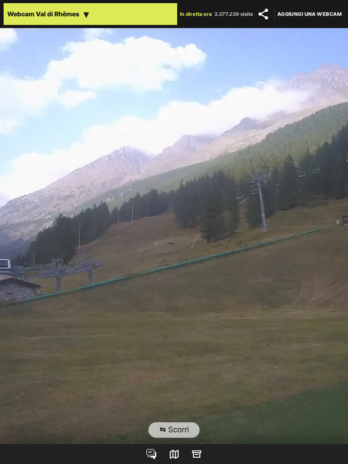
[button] (90, 14)
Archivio (197, 454)
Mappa (174, 454)
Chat (151, 454)
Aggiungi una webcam (309, 14)
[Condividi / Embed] (263, 14)
